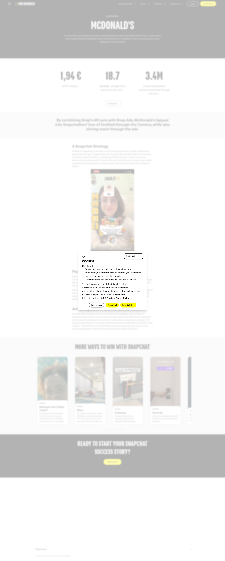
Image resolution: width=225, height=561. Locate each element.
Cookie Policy (122, 298)
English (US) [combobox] (130, 256)
